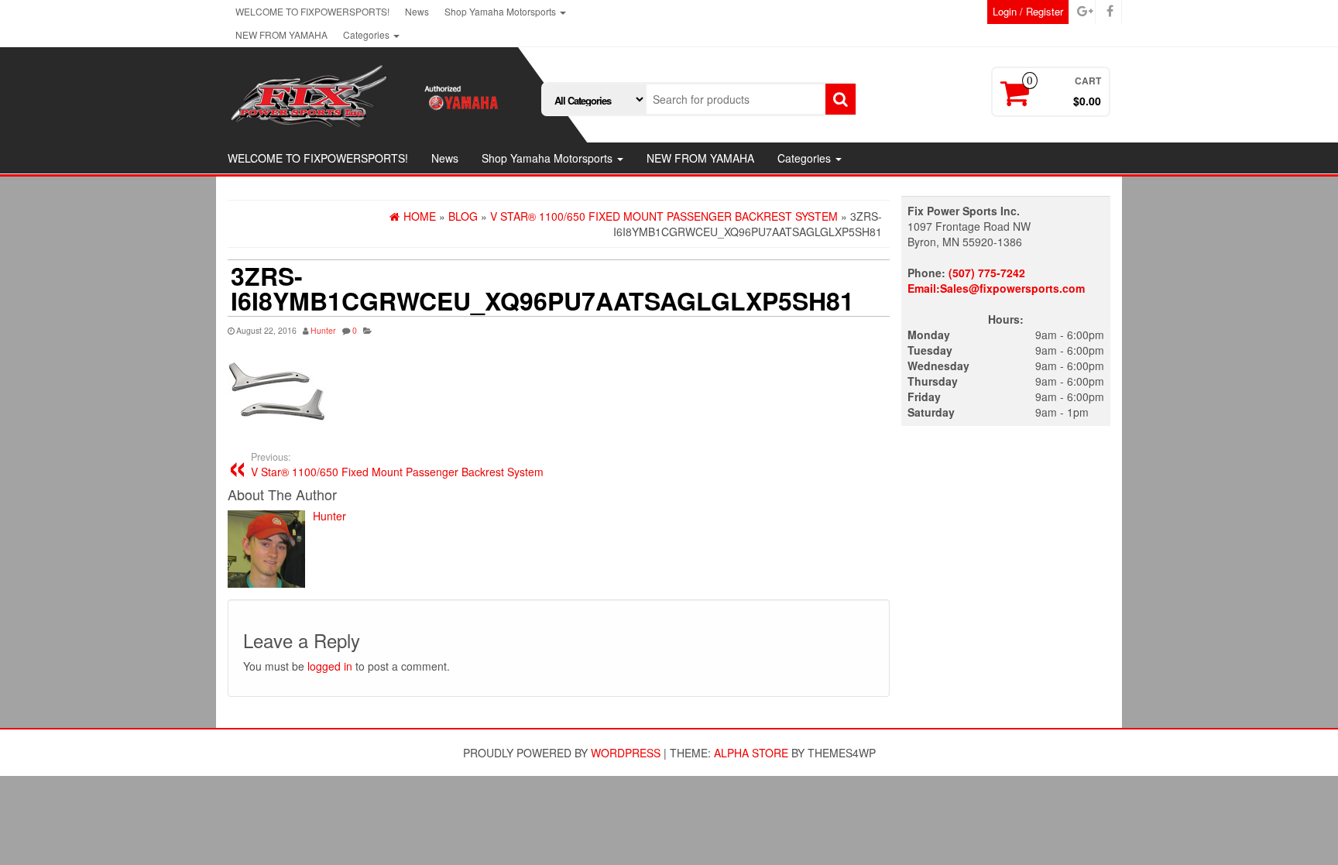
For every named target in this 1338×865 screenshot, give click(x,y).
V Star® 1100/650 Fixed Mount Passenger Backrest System (397, 464)
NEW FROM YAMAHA (281, 34)
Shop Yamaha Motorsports (501, 11)
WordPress (625, 752)
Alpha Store (751, 752)
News (417, 11)
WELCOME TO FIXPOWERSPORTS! (312, 11)
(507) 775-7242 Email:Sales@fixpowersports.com (996, 280)
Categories (367, 34)
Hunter (323, 330)
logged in (329, 666)
